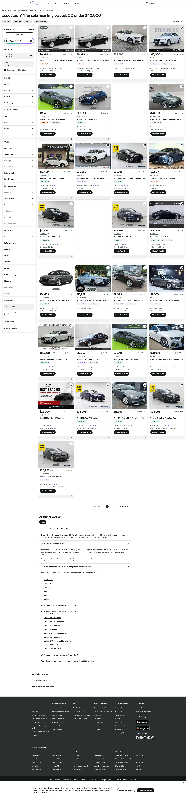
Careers (93, 780)
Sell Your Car (77, 708)
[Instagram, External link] (148, 737)
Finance (76, 3)
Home (4, 10)
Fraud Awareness (121, 780)
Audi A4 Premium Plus (52, 649)
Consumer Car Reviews (60, 708)
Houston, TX (119, 711)
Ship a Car (97, 715)
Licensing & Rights (105, 780)
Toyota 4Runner (37, 770)
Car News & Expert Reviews (61, 711)
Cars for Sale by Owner (39, 719)
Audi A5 (46, 595)
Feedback (133, 780)
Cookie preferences (126, 790)
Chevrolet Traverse (121, 762)
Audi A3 (47, 599)
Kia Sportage (140, 755)
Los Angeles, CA (120, 715)
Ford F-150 (77, 762)
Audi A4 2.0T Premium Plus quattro (57, 641)
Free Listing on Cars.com (81, 715)
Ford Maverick (78, 755)
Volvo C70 (48, 587)
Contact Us (67, 780)
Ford (75, 752)
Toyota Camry (36, 766)
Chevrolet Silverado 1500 (123, 759)
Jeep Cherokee (99, 770)
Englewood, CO (23, 10)
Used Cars (35, 708)
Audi (31, 10)
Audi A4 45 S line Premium (54, 645)
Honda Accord (57, 762)
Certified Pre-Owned (39, 715)
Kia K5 (138, 766)
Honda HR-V (56, 770)
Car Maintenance (99, 726)
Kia (137, 752)
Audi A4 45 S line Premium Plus (56, 614)
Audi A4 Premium (50, 629)
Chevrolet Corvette (121, 755)
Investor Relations (80, 780)
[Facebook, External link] (141, 737)
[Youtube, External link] (145, 737)
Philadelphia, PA (120, 726)
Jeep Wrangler (99, 755)
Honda (54, 752)
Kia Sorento (140, 759)
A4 (36, 10)
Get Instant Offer (78, 711)
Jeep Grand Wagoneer (101, 766)
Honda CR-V (56, 755)
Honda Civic (56, 759)
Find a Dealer (36, 722)
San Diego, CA (119, 733)
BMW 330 (47, 591)
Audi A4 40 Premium (52, 625)
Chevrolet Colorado (121, 770)
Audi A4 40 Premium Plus (53, 637)
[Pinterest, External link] (152, 737)
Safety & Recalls (57, 722)
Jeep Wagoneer (99, 762)
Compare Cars (57, 715)
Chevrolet (118, 752)
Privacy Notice (48, 788)
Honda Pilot (56, 766)
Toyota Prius (36, 759)
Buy (48, 3)
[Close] (183, 782)
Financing (35, 735)
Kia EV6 (138, 770)
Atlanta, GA (118, 722)
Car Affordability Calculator (103, 711)
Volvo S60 (47, 583)
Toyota (34, 752)
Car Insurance (98, 722)
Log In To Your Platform (143, 711)
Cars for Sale (12, 10)
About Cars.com (55, 780)
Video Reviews (57, 729)
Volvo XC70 (48, 579)
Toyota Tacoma (36, 762)
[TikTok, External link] (137, 737)
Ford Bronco (77, 759)
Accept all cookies (145, 790)
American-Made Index (59, 726)
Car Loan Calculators (101, 708)
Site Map (97, 729)
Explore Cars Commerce (144, 708)
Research (66, 3)
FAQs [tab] (43, 522)
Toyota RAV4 (36, 755)
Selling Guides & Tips (80, 719)
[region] (93, 788)
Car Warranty (98, 719)
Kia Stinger (139, 762)
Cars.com (102, 788)
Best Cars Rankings (58, 719)
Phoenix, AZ (118, 719)
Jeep (96, 752)
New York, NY (119, 729)
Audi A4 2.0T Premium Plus (54, 621)
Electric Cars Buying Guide (40, 732)
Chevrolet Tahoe (120, 766)
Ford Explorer (77, 770)
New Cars (35, 711)
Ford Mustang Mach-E (80, 766)
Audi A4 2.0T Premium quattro (55, 633)
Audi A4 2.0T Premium (52, 618)
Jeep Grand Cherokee (101, 759)
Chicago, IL (118, 708)
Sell (56, 3)
